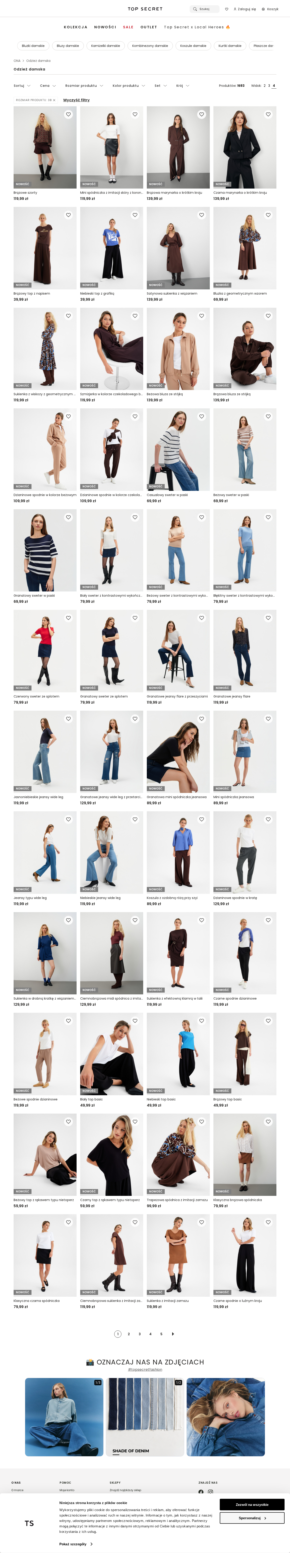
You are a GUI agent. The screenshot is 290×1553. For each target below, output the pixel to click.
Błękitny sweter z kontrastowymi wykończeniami (244, 595)
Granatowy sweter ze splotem (104, 696)
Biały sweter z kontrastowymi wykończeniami (111, 595)
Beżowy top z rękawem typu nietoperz (44, 1200)
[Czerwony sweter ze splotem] (45, 651)
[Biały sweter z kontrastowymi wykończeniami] (111, 550)
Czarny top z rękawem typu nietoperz (110, 1200)
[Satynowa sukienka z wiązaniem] (178, 248)
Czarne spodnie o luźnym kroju (237, 1301)
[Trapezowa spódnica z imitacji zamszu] (178, 1155)
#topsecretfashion (145, 1369)
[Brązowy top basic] (244, 1054)
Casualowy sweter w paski (167, 495)
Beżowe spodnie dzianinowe (36, 1099)
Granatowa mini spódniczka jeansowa (177, 797)
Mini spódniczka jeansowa (233, 797)
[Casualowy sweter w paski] (178, 449)
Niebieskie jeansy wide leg (100, 898)
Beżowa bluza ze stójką (165, 394)
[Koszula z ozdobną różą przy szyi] (178, 852)
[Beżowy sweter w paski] (244, 449)
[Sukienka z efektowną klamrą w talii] (178, 953)
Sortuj (19, 85)
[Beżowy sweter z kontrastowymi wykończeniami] (178, 550)
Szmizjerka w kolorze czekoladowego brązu (111, 394)
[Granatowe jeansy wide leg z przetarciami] (111, 752)
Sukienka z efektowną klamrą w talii (175, 998)
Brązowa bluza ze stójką (232, 394)
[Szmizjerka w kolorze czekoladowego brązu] (111, 349)
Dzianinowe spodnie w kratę (235, 898)
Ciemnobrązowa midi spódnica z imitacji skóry (111, 998)
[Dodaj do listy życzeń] (68, 114)
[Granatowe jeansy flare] (244, 651)
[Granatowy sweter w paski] (45, 550)
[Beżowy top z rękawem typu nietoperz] (45, 1155)
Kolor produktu (126, 85)
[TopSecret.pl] (144, 9)
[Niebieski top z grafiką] (111, 248)
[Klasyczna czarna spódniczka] (45, 1255)
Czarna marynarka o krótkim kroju (240, 192)
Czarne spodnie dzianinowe (235, 998)
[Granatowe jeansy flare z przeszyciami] (178, 651)
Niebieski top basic (161, 1099)
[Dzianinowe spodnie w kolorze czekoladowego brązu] (111, 449)
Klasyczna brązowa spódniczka (237, 1200)
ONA (17, 61)
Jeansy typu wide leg (30, 898)
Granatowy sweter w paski (34, 595)
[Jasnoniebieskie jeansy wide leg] (45, 752)
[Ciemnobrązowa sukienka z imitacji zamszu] (111, 1255)
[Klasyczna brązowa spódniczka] (244, 1155)
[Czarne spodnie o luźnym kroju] (244, 1255)
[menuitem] (75, 27)
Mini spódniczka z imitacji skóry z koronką (111, 192)
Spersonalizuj (250, 1518)
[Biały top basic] (111, 1054)
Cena (45, 85)
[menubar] (147, 27)
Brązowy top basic (227, 1099)
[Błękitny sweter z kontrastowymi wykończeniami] (244, 550)
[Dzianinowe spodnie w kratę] (244, 852)
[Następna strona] (173, 1334)
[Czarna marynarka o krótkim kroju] (244, 147)
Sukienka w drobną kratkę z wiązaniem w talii (45, 998)
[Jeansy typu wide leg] (45, 852)
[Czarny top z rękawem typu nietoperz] (111, 1155)
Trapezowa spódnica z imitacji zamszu (177, 1200)
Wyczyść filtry (76, 100)
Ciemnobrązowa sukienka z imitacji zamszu (111, 1301)
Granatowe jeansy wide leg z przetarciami (111, 797)
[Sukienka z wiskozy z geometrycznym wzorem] (45, 349)
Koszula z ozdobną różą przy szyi (172, 898)
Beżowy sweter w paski (231, 495)
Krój (179, 85)
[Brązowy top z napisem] (45, 248)
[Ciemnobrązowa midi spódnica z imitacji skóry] (111, 953)
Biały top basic (91, 1099)
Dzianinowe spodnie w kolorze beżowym (45, 495)
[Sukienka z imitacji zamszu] (178, 1255)
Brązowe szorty (25, 192)
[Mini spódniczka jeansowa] (244, 752)
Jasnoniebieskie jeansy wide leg (38, 797)
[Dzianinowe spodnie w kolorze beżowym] (45, 449)
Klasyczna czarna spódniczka (37, 1301)
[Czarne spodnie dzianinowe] (244, 953)
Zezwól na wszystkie (252, 1505)
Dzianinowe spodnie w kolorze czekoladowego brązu (111, 495)
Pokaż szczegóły (72, 1544)
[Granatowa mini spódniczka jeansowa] (178, 752)
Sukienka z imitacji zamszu (168, 1301)
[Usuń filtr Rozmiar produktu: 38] (54, 100)
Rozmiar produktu (81, 85)
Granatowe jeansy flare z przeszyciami (177, 696)
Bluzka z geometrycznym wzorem (240, 293)
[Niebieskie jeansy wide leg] (111, 852)
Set (158, 85)
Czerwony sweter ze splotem (36, 696)
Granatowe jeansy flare (231, 696)
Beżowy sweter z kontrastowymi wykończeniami (178, 595)
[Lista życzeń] (226, 9)
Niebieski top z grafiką (97, 293)
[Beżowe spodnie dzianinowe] (45, 1054)
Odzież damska (29, 69)
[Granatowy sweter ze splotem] (111, 651)
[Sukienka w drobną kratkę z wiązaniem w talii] (45, 953)
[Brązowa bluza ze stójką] (244, 349)
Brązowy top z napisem (32, 293)
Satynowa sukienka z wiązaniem (172, 293)
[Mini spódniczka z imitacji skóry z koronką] (111, 147)
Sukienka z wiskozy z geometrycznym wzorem (45, 394)
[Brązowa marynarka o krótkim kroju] (178, 147)
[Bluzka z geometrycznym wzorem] (244, 248)
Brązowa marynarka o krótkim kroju (174, 192)
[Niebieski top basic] (178, 1054)
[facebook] (200, 1492)
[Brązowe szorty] (45, 147)
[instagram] (210, 1492)
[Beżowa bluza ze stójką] (178, 349)
